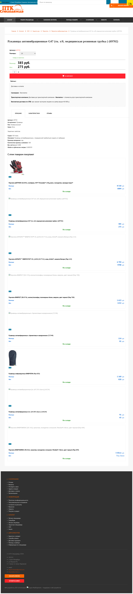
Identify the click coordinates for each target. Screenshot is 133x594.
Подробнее (15, 157)
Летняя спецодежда (15, 518)
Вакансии (11, 507)
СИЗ (28, 31)
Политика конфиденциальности (18, 500)
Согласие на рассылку (15, 505)
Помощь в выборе (72, 20)
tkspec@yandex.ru (14, 572)
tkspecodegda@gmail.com (16, 569)
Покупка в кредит (14, 511)
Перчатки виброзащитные (59, 31)
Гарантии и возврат (14, 536)
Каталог (9, 20)
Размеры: (13, 53)
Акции (10, 529)
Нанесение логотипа (50, 20)
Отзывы (11, 482)
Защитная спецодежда (15, 525)
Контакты (116, 20)
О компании (90, 20)
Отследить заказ (13, 487)
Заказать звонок (120, 5)
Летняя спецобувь (14, 522)
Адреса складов (13, 489)
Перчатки (45, 31)
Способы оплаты (13, 538)
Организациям (13, 493)
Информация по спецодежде (17, 545)
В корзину (67, 76)
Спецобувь (12, 520)
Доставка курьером (14, 540)
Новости (104, 20)
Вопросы (11, 484)
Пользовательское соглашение (18, 502)
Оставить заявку (14, 581)
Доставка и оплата (14, 491)
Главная (13, 31)
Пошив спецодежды (27, 20)
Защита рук (36, 31)
